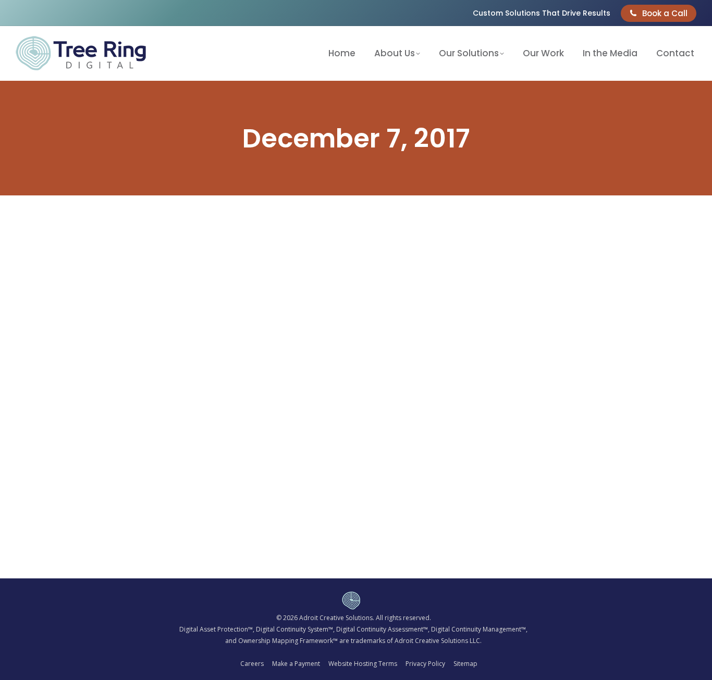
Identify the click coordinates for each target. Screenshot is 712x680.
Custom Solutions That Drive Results (541, 13)
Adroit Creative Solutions (336, 617)
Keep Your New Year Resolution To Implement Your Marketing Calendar (212, 517)
